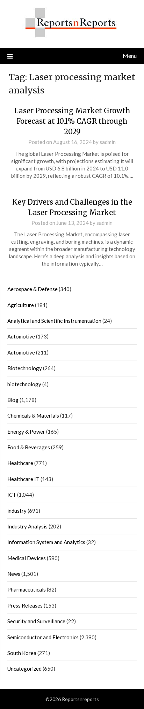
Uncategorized (24, 668)
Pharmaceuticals (26, 589)
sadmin (108, 142)
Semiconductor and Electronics (43, 637)
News (13, 574)
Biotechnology (24, 368)
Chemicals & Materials (33, 415)
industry (17, 511)
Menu (130, 55)
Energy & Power (26, 431)
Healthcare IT (23, 479)
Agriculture (20, 305)
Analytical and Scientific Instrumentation (54, 321)
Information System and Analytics (46, 542)
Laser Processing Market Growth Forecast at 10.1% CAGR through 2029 (72, 121)
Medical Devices (26, 558)
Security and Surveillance (36, 621)
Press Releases (25, 605)
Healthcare (20, 463)
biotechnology (24, 384)
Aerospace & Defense (32, 289)
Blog (13, 400)
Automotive (21, 336)
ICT (11, 494)
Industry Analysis (27, 526)
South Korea (21, 653)
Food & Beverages (28, 447)
